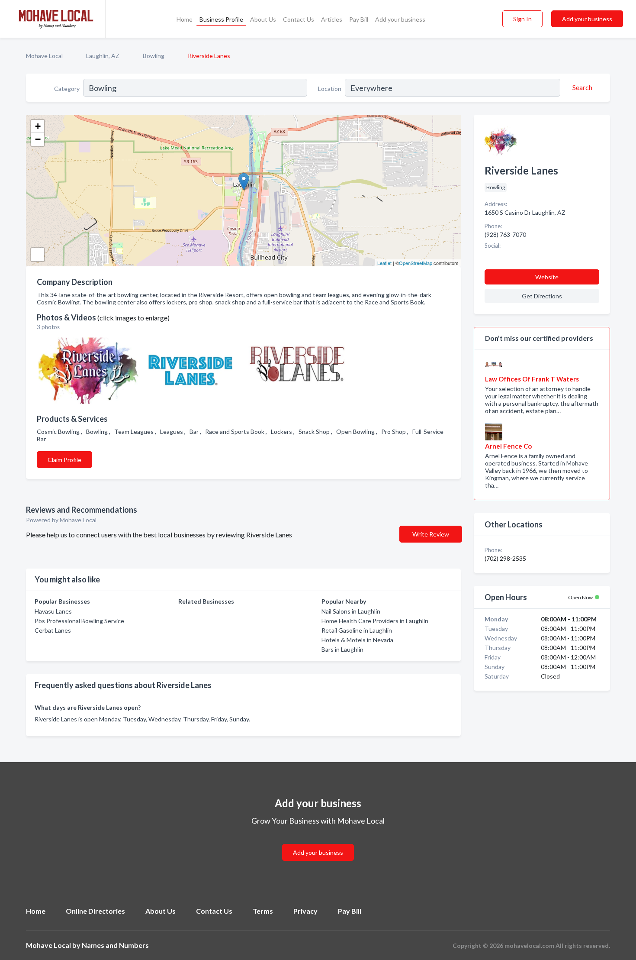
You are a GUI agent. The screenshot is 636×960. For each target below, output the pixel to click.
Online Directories (95, 911)
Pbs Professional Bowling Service (79, 620)
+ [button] (38, 126)
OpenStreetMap (415, 262)
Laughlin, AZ (102, 55)
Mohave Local (44, 55)
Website (547, 277)
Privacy (305, 911)
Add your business (400, 19)
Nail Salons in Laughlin (350, 611)
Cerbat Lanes (53, 630)
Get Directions (542, 296)
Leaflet (384, 262)
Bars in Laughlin (342, 649)
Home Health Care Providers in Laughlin (374, 620)
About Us (263, 19)
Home (185, 19)
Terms (263, 911)
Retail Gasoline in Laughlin (356, 630)
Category (67, 88)
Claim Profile (64, 459)
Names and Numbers (115, 945)
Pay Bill (358, 19)
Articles (331, 19)
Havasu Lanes (53, 611)
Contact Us (298, 19)
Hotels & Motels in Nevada (357, 639)
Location (329, 88)
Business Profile (221, 19)
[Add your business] (318, 842)
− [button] (38, 139)
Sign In (522, 19)
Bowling (153, 55)
